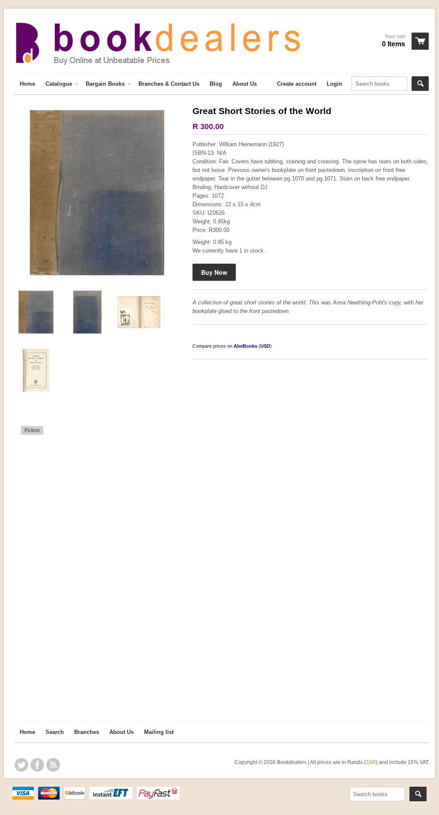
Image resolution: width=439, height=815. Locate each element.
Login (334, 84)
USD (265, 346)
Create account (296, 84)
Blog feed (53, 765)
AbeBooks (245, 346)
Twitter (21, 765)
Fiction (32, 430)
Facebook (37, 765)
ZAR (371, 762)
